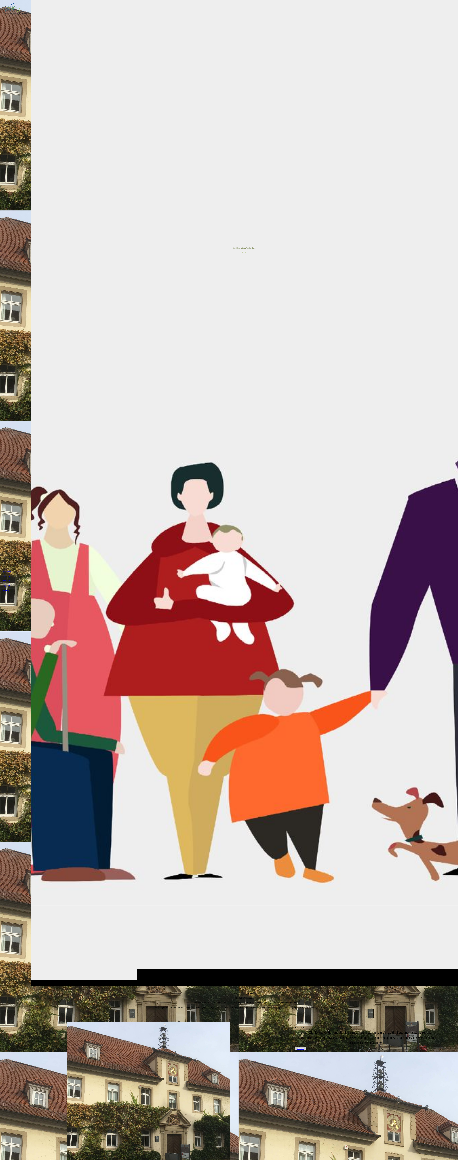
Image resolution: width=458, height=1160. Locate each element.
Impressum (7, 590)
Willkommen (7, 571)
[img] (244, 493)
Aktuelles (6, 581)
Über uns (6, 576)
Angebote (6, 586)
